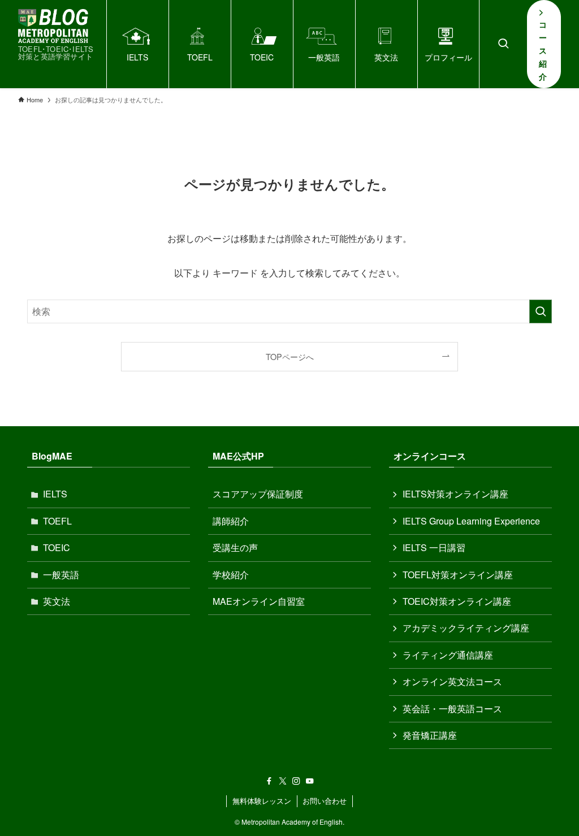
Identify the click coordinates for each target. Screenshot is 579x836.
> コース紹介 (543, 44)
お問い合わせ (325, 800)
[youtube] (310, 781)
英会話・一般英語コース (452, 708)
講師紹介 (231, 520)
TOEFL (57, 520)
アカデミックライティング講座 (466, 627)
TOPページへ (290, 356)
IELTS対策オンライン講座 (455, 493)
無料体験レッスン (261, 800)
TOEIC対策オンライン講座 (457, 601)
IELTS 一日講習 (434, 547)
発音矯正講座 (430, 735)
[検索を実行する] (540, 311)
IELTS (55, 493)
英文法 (56, 601)
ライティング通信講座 (448, 654)
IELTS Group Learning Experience (471, 520)
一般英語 (61, 574)
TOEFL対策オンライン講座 (458, 574)
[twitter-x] (283, 781)
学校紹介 (231, 574)
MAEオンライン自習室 (259, 601)
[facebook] (269, 781)
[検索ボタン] (503, 44)
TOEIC (56, 547)
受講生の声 (235, 547)
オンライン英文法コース (452, 681)
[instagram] (296, 781)
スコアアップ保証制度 (258, 493)
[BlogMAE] (53, 26)
